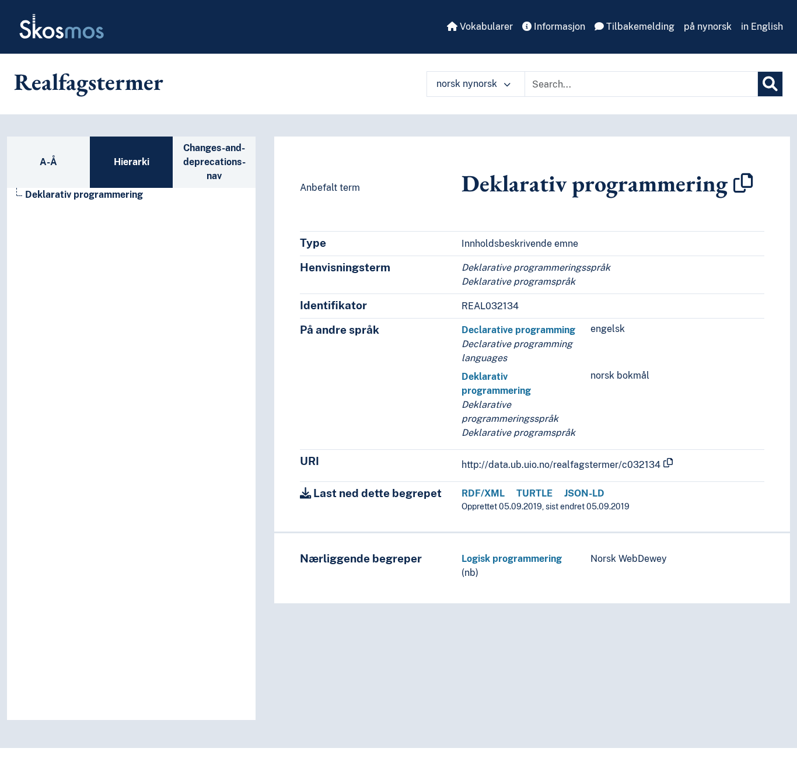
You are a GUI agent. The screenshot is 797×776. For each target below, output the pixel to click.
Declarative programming (518, 329)
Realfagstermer (88, 82)
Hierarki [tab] (131, 161)
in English (762, 26)
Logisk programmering (512, 558)
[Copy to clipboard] (743, 183)
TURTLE (534, 493)
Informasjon (558, 26)
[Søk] (770, 84)
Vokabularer (485, 26)
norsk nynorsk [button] (467, 83)
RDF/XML (483, 493)
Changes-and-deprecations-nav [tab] (214, 161)
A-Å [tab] (48, 161)
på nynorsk (708, 26)
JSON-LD (584, 493)
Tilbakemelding (639, 26)
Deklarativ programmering (84, 194)
